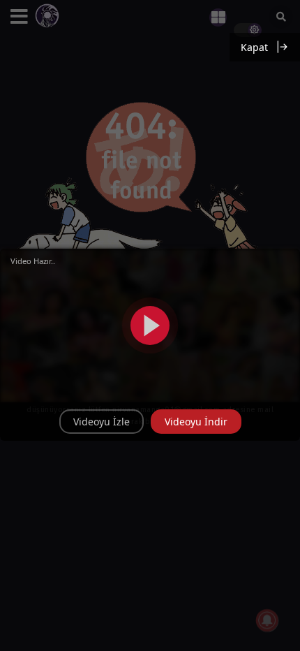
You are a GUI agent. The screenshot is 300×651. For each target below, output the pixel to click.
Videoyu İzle (101, 421)
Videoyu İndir (196, 421)
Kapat (254, 47)
